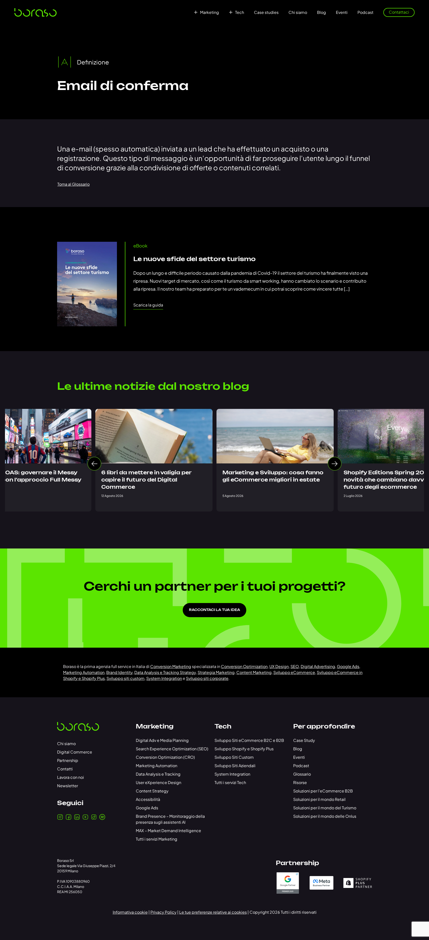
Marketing (209, 12)
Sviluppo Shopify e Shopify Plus (244, 748)
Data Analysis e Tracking (158, 774)
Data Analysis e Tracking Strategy (165, 672)
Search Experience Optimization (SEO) (172, 748)
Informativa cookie (130, 912)
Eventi (342, 12)
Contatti (65, 768)
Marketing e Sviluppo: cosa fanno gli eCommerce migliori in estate (272, 476)
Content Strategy (152, 790)
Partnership (67, 760)
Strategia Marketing (216, 672)
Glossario (302, 774)
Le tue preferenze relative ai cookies (213, 912)
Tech (239, 12)
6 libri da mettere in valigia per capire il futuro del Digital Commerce (146, 480)
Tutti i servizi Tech (230, 782)
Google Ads (348, 666)
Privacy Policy (163, 912)
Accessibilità (148, 799)
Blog (321, 12)
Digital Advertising (318, 666)
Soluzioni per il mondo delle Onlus (324, 816)
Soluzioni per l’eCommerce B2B (323, 790)
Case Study (304, 740)
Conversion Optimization (244, 666)
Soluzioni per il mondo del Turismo (324, 807)
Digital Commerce (74, 752)
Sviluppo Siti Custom (234, 757)
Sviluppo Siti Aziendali (234, 765)
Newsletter (67, 785)
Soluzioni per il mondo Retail (319, 799)
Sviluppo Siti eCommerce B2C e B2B (249, 740)
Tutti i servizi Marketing (156, 839)
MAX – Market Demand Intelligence (168, 830)
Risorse (300, 782)
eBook (140, 245)
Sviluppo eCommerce (294, 672)
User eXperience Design (158, 782)
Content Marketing (254, 672)
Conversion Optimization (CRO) (165, 757)
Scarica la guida (148, 304)
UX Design (279, 666)
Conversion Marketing (170, 666)
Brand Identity (119, 672)
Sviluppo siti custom (125, 678)
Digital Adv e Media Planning (162, 740)
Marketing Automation (84, 672)
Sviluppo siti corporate (207, 678)
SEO (294, 666)
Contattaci (399, 12)
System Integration (164, 678)
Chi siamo (297, 12)
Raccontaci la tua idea (214, 610)
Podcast (365, 12)
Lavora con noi (70, 777)
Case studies (266, 12)
